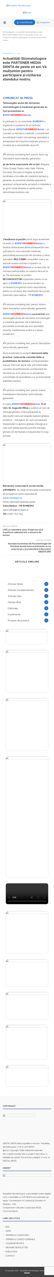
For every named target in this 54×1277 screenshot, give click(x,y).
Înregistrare (44, 22)
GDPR (8, 1231)
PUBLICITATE (11, 1252)
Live (18, 53)
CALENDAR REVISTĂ (15, 1243)
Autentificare (25, 22)
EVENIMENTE (8, 53)
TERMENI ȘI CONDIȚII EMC (17, 1235)
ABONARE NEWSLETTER (17, 1247)
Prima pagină (8, 32)
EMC (8, 1227)
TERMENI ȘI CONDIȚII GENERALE (20, 1239)
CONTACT (10, 1256)
